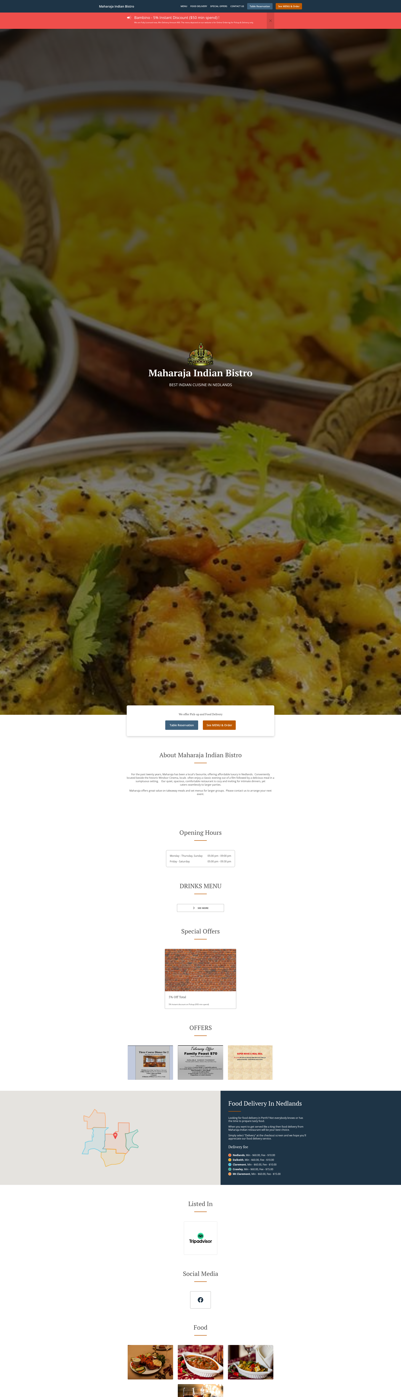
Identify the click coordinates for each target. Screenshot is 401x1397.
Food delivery (198, 6)
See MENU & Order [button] (288, 6)
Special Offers (218, 6)
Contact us (237, 6)
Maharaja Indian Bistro (116, 6)
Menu (184, 6)
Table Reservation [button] (260, 6)
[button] (270, 21)
